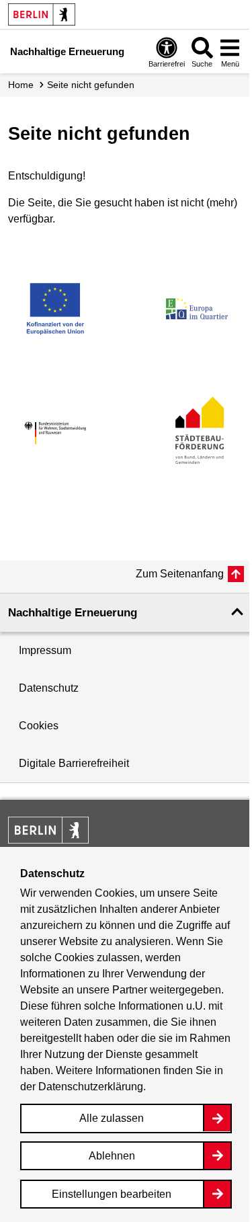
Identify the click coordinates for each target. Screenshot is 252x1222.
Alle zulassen (111, 1118)
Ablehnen (112, 1156)
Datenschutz (49, 688)
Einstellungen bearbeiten (111, 1194)
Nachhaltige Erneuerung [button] (72, 612)
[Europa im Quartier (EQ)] (197, 308)
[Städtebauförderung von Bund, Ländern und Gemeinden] (197, 433)
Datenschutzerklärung (90, 1086)
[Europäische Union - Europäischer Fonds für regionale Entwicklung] (55, 308)
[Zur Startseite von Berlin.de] (48, 840)
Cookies (38, 725)
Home (21, 84)
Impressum (45, 650)
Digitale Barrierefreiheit (74, 763)
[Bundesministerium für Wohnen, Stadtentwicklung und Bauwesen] (55, 433)
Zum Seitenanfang (180, 573)
